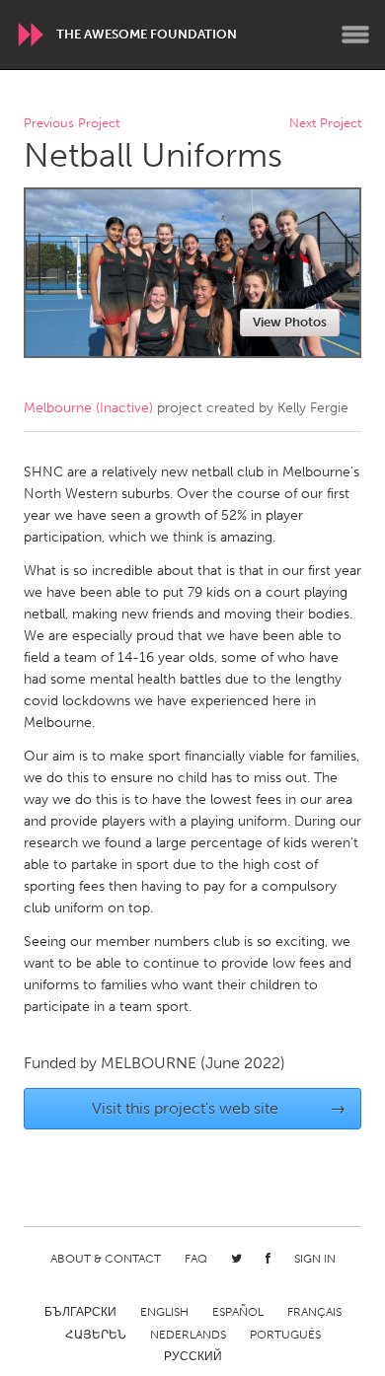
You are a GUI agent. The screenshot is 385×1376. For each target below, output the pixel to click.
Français (314, 1312)
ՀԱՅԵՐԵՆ (95, 1334)
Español (238, 1312)
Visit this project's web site (219, 1108)
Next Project (325, 123)
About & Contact (105, 1259)
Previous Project (71, 123)
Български (80, 1312)
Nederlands (188, 1334)
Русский (193, 1356)
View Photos (290, 322)
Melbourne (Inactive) (88, 407)
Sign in (315, 1259)
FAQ (196, 1259)
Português (285, 1334)
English (164, 1312)
